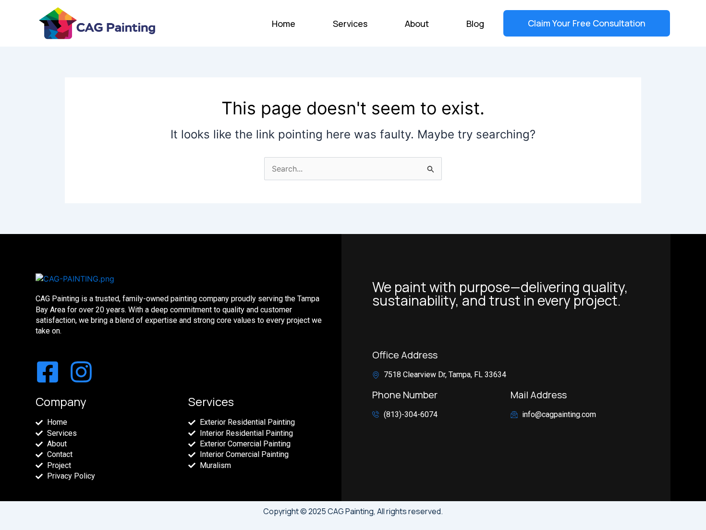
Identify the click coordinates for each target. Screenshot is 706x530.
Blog (475, 23)
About (417, 23)
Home (283, 23)
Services (350, 23)
